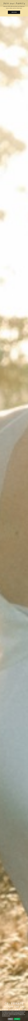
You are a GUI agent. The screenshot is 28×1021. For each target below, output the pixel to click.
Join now (14, 12)
